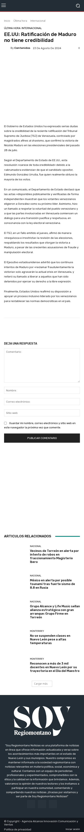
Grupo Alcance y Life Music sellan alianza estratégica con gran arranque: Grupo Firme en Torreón (55, 611)
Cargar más (41, 683)
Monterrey (37, 631)
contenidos (22, 48)
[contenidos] (7, 48)
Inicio (7, 20)
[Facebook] (31, 804)
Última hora (20, 20)
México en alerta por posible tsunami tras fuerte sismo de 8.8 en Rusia (52, 583)
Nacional (35, 546)
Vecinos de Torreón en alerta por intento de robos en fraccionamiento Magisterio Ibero (54, 556)
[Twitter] (53, 804)
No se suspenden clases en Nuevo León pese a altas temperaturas (50, 639)
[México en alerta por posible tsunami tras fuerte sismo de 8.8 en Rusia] (15, 582)
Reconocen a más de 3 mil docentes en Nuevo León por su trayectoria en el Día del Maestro (55, 667)
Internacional (37, 20)
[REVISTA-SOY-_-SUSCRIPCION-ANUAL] (42, 487)
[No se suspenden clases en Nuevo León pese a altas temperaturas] (15, 637)
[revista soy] (42, 61)
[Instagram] (42, 804)
